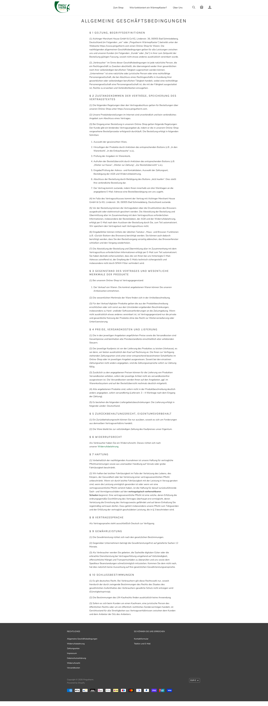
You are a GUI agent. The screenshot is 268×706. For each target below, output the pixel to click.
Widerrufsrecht (73, 663)
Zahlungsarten (73, 648)
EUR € (193, 680)
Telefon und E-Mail (142, 643)
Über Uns (178, 7)
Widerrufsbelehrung (108, 446)
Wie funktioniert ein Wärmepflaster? (148, 7)
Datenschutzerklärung (76, 658)
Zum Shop (118, 7)
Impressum (72, 653)
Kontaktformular (141, 638)
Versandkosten (73, 667)
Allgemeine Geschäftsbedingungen (82, 638)
